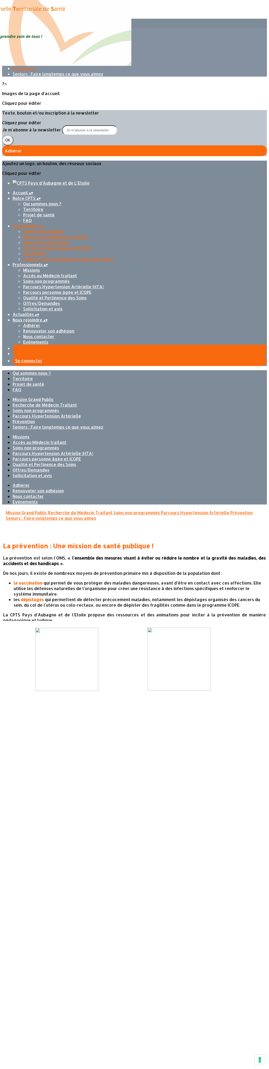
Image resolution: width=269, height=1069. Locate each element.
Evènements (35, 342)
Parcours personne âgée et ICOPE (57, 292)
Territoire (33, 209)
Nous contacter (38, 336)
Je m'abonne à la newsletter (32, 129)
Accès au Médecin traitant (50, 275)
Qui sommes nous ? (42, 203)
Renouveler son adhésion (48, 331)
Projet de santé (39, 214)
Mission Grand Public (43, 231)
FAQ (27, 220)
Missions (31, 270)
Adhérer (31, 325)
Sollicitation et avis (43, 308)
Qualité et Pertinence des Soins (55, 297)
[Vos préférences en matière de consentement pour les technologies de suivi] (260, 1060)
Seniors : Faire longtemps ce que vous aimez (58, 74)
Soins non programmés (46, 242)
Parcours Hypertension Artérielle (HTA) (63, 286)
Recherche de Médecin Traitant (55, 237)
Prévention (24, 68)
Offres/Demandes (41, 303)
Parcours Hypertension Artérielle (57, 248)
